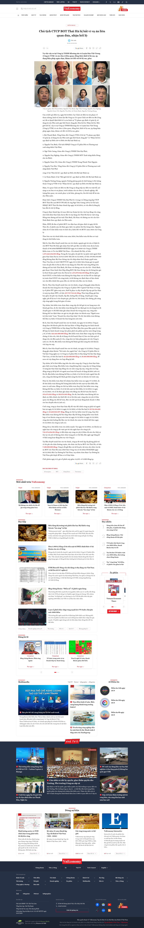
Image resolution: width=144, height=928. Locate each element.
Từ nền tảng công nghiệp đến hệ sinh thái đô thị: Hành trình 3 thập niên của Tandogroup (82, 730)
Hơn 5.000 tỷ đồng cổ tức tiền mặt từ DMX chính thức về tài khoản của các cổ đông (114, 508)
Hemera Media (44, 921)
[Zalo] (114, 2)
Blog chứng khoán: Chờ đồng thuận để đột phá (115, 536)
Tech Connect (85, 2)
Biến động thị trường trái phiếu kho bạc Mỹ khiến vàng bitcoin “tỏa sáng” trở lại (86, 508)
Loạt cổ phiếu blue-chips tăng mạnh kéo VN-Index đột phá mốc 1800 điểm (70, 611)
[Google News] (126, 2)
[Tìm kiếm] (22, 8)
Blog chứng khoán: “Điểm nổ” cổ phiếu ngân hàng (67, 589)
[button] (55, 672)
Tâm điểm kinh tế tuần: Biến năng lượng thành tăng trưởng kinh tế (82, 704)
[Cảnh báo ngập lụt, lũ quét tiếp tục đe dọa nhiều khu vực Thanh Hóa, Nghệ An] (30, 784)
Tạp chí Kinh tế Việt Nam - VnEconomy (116, 922)
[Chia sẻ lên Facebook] (86, 48)
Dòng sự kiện (72, 810)
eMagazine (92, 682)
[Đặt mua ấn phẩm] (123, 8)
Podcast (76, 682)
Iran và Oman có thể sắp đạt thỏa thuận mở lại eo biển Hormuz (58, 508)
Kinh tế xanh (64, 15)
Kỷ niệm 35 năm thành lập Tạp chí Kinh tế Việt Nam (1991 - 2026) (57, 833)
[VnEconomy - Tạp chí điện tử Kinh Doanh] (72, 861)
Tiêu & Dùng (61, 2)
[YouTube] (118, 2)
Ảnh (17, 893)
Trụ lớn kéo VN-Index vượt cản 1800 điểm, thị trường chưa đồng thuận (116, 555)
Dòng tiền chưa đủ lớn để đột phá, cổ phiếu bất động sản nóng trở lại (116, 528)
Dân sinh (122, 15)
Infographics (83, 682)
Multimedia (23, 682)
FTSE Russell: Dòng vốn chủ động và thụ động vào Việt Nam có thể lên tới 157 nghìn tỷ (71, 569)
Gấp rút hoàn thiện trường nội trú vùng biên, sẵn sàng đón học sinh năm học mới (114, 797)
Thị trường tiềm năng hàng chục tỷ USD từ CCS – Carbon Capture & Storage (29, 769)
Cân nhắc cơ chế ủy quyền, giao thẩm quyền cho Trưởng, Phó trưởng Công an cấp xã (70, 781)
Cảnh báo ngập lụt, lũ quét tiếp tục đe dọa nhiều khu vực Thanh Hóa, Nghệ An (29, 797)
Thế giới (112, 15)
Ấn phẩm (114, 573)
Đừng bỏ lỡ (23, 637)
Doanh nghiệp (89, 15)
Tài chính (43, 15)
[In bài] (44, 48)
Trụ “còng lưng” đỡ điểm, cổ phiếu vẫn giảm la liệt (115, 563)
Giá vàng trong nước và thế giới (85, 832)
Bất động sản (101, 15)
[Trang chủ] (18, 15)
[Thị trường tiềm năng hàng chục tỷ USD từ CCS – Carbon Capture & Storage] (30, 756)
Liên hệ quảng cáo (72, 910)
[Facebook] (106, 2)
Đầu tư (33, 15)
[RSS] (109, 910)
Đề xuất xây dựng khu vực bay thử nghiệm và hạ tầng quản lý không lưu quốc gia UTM (114, 769)
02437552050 (62, 906)
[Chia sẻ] (100, 48)
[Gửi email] (93, 48)
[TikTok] (122, 2)
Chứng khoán (49, 2)
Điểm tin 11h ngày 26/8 (118, 702)
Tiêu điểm (24, 15)
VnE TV (74, 2)
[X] (110, 2)
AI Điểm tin (113, 682)
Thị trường (76, 15)
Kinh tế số (53, 15)
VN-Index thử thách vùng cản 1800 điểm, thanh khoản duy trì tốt (115, 545)
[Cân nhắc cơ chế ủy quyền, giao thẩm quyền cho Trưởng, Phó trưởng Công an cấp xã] (72, 763)
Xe (68, 2)
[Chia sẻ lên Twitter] (90, 48)
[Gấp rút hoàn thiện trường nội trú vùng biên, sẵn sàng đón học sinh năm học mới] (114, 784)
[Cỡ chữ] (47, 48)
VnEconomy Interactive (113, 831)
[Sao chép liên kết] (96, 48)
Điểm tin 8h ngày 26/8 (117, 714)
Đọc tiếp (22, 522)
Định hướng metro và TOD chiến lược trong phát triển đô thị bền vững (28, 833)
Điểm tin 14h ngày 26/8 (118, 689)
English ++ (96, 2)
